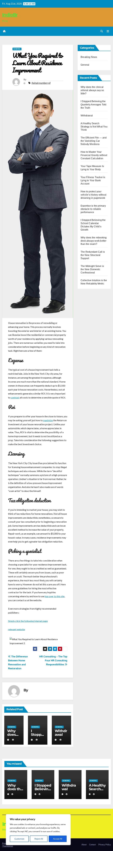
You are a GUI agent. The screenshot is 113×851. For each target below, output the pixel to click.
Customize (19, 839)
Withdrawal (61, 733)
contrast (15, 397)
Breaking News (89, 57)
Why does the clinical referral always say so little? (92, 90)
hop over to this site (54, 596)
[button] (101, 31)
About (84, 844)
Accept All (57, 839)
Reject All (38, 839)
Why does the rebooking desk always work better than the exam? (94, 240)
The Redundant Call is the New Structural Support (93, 255)
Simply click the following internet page (28, 621)
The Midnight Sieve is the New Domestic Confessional (92, 269)
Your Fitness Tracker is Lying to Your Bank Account (93, 180)
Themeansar (7, 846)
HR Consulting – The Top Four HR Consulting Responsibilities (53, 660)
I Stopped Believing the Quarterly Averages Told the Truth (93, 104)
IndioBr (10, 15)
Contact (92, 844)
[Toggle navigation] (108, 31)
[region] (38, 829)
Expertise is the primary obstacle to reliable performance (93, 209)
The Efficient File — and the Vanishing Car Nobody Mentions (94, 140)
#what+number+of (41, 83)
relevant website (16, 629)
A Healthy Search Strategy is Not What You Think (94, 126)
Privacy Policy (104, 844)
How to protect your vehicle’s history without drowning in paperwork (93, 194)
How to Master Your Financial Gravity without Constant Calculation (94, 155)
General (17, 49)
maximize (48, 420)
